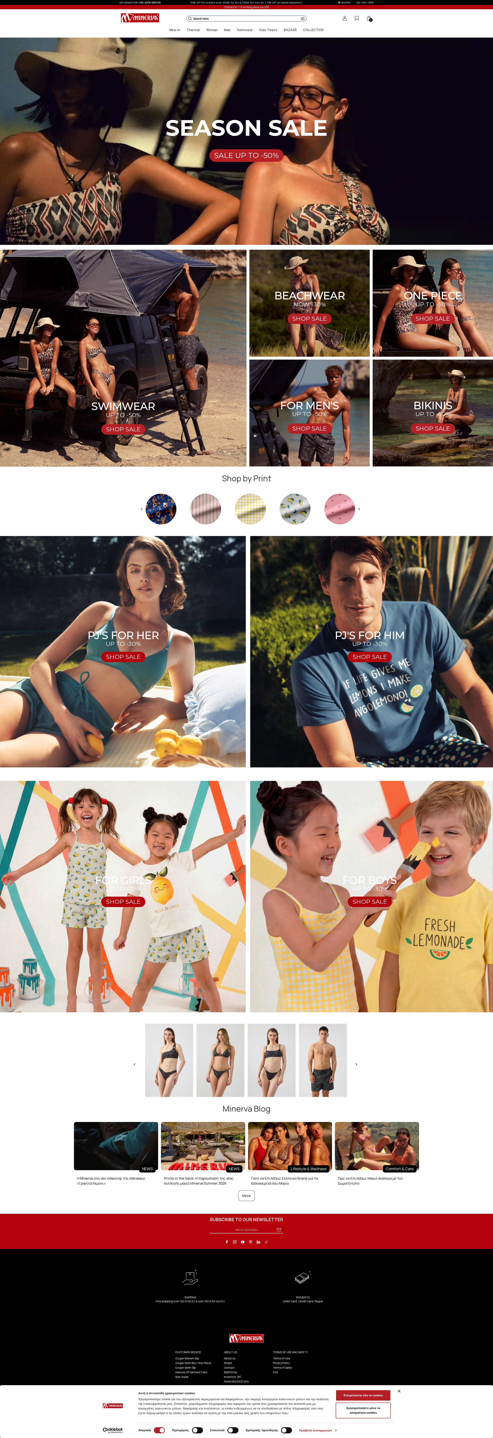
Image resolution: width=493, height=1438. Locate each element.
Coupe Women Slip (187, 1358)
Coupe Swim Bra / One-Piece (193, 1363)
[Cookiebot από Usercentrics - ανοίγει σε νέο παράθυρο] (113, 1430)
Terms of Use (281, 1358)
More (246, 1195)
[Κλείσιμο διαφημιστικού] (399, 1391)
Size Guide (182, 1377)
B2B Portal (230, 1372)
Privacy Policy (281, 1363)
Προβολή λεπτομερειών (315, 1430)
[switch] (197, 1430)
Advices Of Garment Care (191, 1372)
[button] (190, 18)
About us (230, 1358)
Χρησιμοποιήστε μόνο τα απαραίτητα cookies (363, 1410)
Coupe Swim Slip (185, 1367)
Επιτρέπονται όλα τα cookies (363, 1395)
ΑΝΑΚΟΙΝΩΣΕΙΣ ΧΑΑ (236, 1381)
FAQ (275, 1372)
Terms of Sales (282, 1367)
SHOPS (345, 2)
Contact (229, 1367)
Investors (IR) (232, 1377)
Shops (228, 1363)
